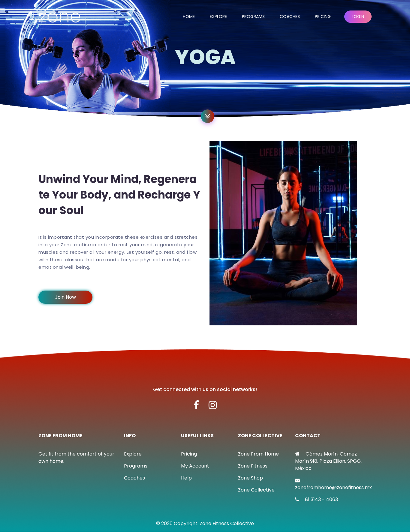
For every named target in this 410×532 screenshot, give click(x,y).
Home (189, 16)
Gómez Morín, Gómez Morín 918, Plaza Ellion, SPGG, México (328, 461)
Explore (218, 16)
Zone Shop (250, 477)
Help (186, 477)
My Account (195, 465)
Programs (253, 16)
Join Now (65, 297)
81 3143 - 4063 (321, 499)
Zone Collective (256, 489)
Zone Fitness (252, 465)
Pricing (323, 16)
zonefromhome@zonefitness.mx (333, 487)
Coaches (290, 16)
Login (358, 16)
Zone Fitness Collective (227, 523)
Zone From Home (258, 453)
